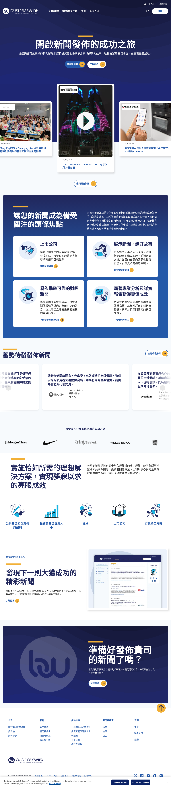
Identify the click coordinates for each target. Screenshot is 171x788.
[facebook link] (154, 775)
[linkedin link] (141, 775)
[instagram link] (161, 775)
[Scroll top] (161, 708)
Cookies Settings (120, 782)
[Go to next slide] (162, 388)
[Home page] (20, 11)
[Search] (145, 4)
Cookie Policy (55, 783)
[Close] (167, 782)
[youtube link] (148, 775)
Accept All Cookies (140, 782)
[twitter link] (135, 775)
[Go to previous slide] (8, 388)
